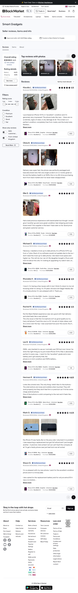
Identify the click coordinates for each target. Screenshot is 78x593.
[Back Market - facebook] (9, 544)
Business (62, 11)
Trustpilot (6, 537)
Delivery (18, 531)
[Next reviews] (74, 497)
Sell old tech (32, 536)
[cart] (74, 11)
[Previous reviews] (68, 497)
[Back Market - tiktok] (9, 540)
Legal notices (57, 559)
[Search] (27, 11)
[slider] (4, 104)
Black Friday (44, 542)
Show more (27, 127)
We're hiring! (7, 534)
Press (5, 528)
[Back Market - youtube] (4, 544)
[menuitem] (28, 16)
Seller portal (32, 557)
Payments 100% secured (31, 562)
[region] (48, 68)
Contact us (19, 525)
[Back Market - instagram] (4, 540)
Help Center (19, 528)
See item (55, 132)
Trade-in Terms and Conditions (56, 536)
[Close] (75, 2)
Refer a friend (32, 525)
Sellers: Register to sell (31, 551)
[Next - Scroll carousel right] (74, 56)
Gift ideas (44, 539)
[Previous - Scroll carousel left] (68, 56)
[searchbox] (31, 11)
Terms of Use (57, 528)
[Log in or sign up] (69, 11)
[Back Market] (13, 11)
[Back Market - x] (4, 549)
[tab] (5, 47)
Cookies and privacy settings (57, 543)
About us (6, 525)
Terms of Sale (57, 531)
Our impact (7, 531)
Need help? (51, 11)
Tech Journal (45, 525)
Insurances (31, 533)
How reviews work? (11, 85)
